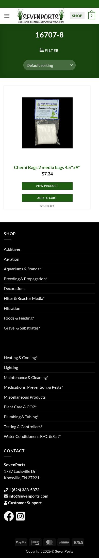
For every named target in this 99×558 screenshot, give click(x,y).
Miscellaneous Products (25, 397)
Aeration (11, 259)
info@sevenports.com (28, 495)
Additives (12, 249)
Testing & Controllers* (23, 426)
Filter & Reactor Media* (24, 298)
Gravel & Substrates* (22, 327)
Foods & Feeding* (19, 317)
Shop (77, 16)
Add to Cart (47, 197)
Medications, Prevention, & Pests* (33, 387)
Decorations (14, 288)
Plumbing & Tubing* (21, 416)
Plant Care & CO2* (20, 406)
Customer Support (25, 502)
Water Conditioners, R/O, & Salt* (32, 436)
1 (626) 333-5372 (24, 489)
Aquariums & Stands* (22, 268)
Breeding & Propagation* (25, 278)
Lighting (11, 367)
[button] (7, 15)
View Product (47, 185)
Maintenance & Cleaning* (26, 377)
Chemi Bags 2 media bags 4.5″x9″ (47, 167)
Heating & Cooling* (20, 357)
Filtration (12, 308)
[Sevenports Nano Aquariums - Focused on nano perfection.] (40, 16)
